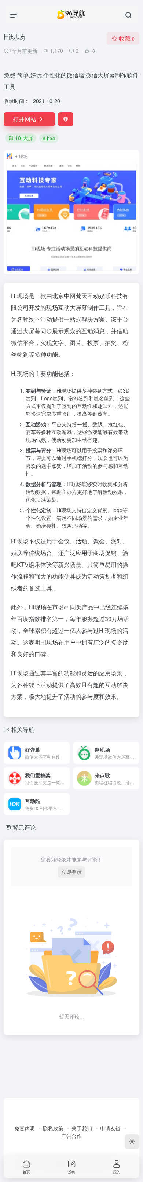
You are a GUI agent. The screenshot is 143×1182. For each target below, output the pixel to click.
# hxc (49, 138)
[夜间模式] (132, 1141)
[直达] (66, 752)
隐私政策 (53, 1128)
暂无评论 (24, 827)
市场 (58, 607)
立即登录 (71, 872)
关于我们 (82, 1128)
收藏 (127, 38)
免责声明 (24, 1128)
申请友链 (110, 1128)
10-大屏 (24, 138)
